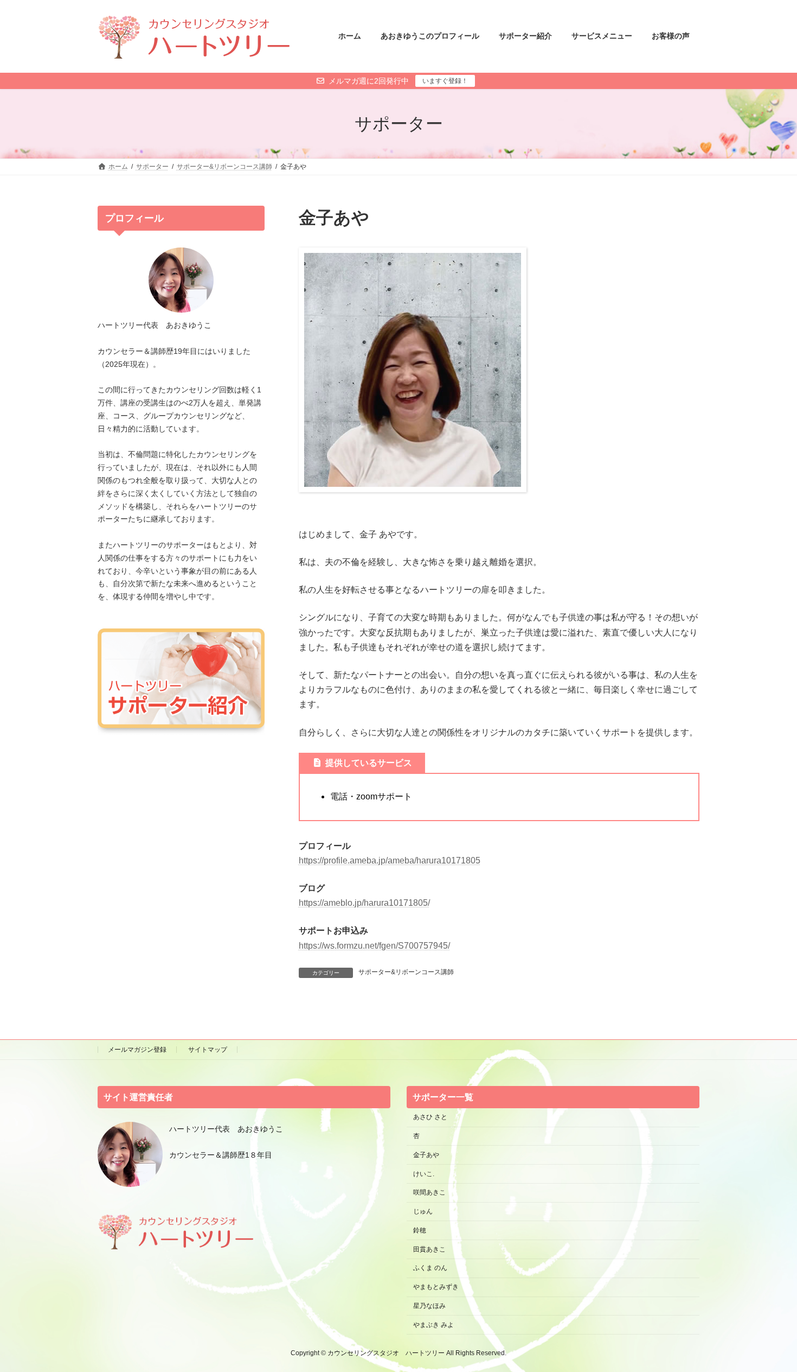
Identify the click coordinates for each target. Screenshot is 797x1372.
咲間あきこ (429, 1192)
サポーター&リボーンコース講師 (406, 972)
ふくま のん (430, 1268)
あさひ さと (433, 1117)
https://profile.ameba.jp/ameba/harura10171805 (389, 860)
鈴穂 (419, 1230)
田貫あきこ (429, 1249)
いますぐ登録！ (445, 81)
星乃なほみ (429, 1306)
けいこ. (423, 1174)
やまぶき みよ (433, 1325)
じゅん (423, 1211)
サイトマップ (207, 1049)
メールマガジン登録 (137, 1049)
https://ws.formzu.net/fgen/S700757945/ (374, 945)
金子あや (426, 1155)
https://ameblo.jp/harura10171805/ (364, 902)
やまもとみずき (436, 1287)
